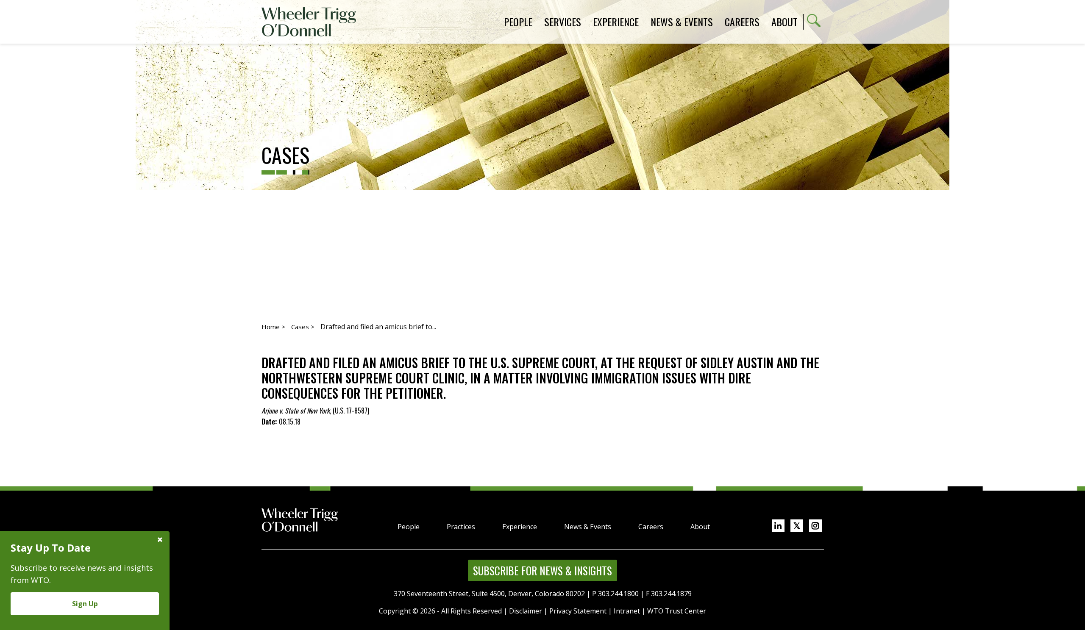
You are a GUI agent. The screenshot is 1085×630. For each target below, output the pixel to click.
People (409, 526)
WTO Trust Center (676, 611)
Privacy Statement (577, 611)
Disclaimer (525, 611)
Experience (519, 526)
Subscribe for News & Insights (542, 570)
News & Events (587, 526)
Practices (461, 526)
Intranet (627, 611)
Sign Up (85, 603)
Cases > (302, 326)
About (784, 21)
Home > (273, 326)
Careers (650, 526)
